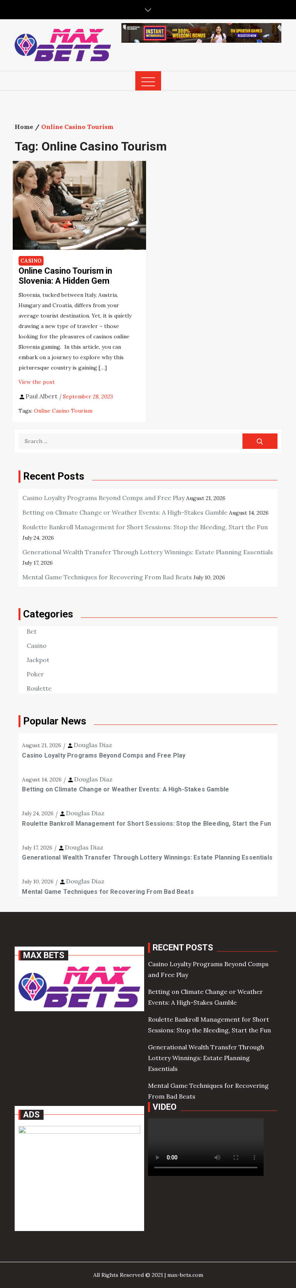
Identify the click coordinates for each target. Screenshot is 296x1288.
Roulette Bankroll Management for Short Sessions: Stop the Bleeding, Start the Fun (145, 527)
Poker (35, 674)
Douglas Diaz (93, 745)
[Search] (260, 441)
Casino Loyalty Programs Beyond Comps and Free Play (103, 498)
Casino (31, 261)
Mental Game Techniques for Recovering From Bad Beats (107, 577)
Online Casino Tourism (63, 410)
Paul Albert (41, 396)
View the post (36, 381)
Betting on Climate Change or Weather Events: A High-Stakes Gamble (124, 512)
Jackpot (38, 660)
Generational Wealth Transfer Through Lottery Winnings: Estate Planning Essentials (147, 552)
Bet (32, 631)
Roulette (39, 688)
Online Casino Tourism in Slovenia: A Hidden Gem (65, 276)
